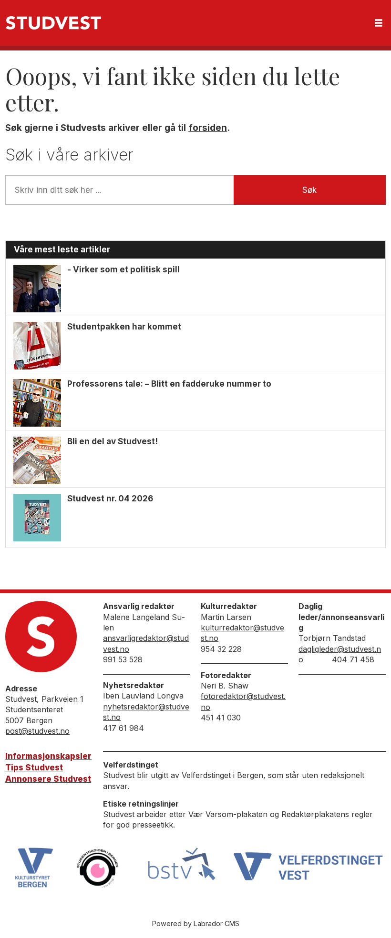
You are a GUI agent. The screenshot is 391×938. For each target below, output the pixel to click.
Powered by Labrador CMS (195, 923)
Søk (309, 190)
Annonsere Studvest (48, 779)
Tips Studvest (34, 767)
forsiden (207, 127)
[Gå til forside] (53, 23)
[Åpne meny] (378, 23)
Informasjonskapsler (48, 756)
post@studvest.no (37, 731)
